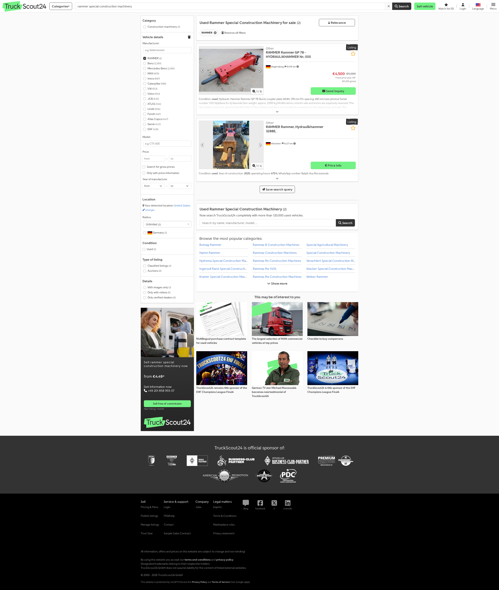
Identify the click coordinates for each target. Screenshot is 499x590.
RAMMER (155, 58)
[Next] (259, 70)
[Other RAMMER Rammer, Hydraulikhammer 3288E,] (231, 145)
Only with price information (163, 173)
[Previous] (202, 70)
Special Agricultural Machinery (327, 245)
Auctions (154, 271)
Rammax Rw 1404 (264, 269)
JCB (153, 99)
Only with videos (159, 292)
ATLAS (154, 104)
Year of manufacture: (154, 179)
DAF (153, 129)
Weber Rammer (317, 277)
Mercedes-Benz (161, 68)
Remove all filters (235, 32)
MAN (153, 73)
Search (403, 6)
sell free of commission (167, 403)
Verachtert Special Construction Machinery (335, 261)
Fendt (154, 114)
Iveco (154, 78)
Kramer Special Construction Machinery (226, 277)
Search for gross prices (161, 166)
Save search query (278, 189)
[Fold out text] (277, 112)
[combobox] (167, 224)
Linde (154, 109)
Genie (154, 124)
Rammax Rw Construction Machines (277, 277)
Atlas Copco (158, 119)
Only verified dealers (162, 297)
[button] (493, 6)
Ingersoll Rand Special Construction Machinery (231, 269)
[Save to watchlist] (353, 53)
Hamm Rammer (209, 253)
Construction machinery (164, 26)
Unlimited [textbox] (153, 224)
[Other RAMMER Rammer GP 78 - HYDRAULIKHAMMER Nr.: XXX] (231, 70)
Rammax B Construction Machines (276, 245)
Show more (278, 283)
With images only (159, 287)
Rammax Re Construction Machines (277, 261)
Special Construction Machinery (328, 253)
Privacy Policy (199, 581)
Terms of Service (221, 581)
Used (151, 249)
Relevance (338, 23)
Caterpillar (157, 83)
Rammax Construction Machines (275, 253)
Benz (154, 63)
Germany (159, 232)
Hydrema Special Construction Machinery (227, 261)
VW (152, 88)
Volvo (154, 93)
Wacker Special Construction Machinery (333, 269)
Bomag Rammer (210, 245)
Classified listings (159, 265)
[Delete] (388, 6)
